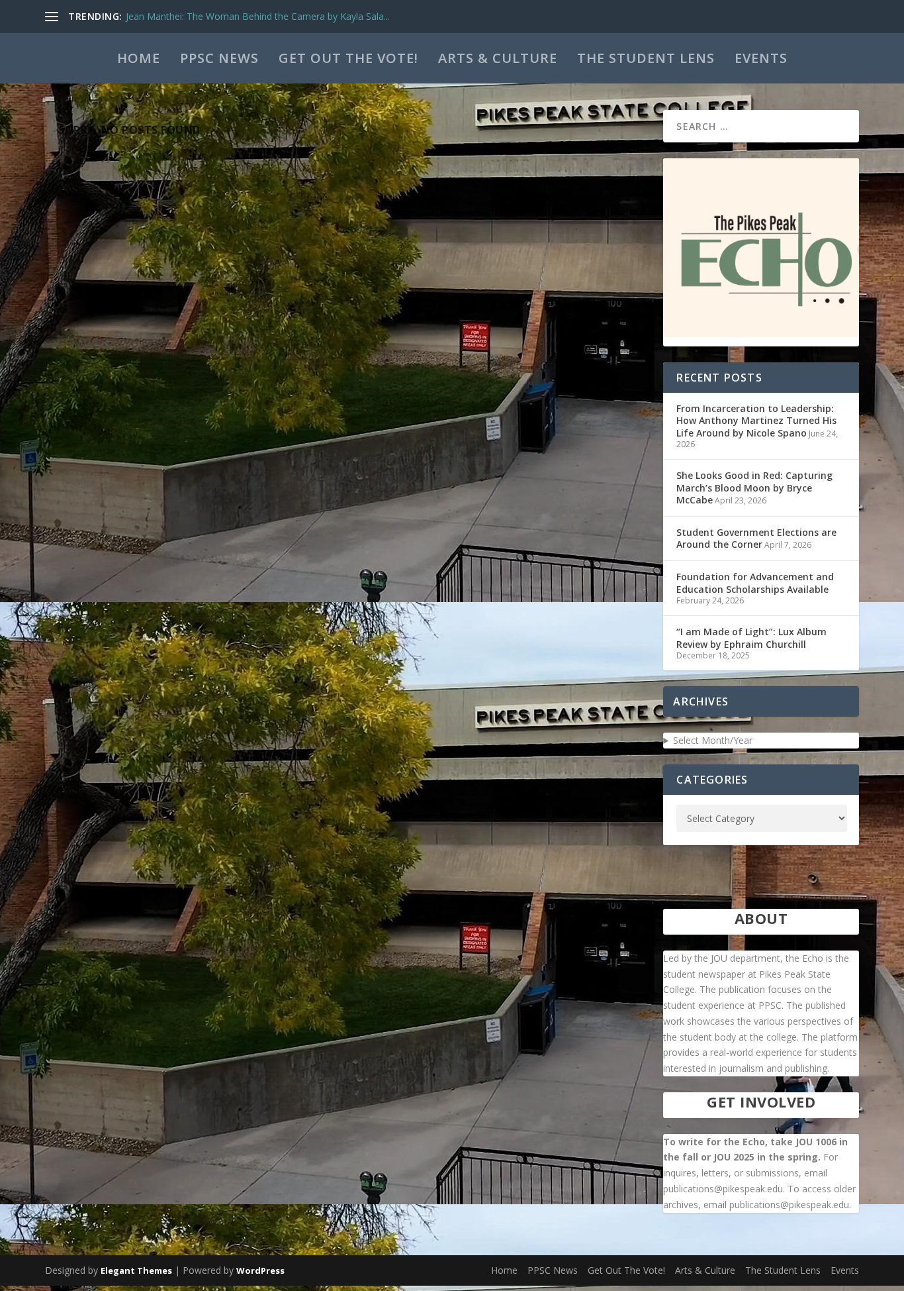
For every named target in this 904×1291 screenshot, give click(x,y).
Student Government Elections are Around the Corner (756, 538)
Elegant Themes (136, 1270)
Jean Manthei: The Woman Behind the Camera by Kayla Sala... (258, 16)
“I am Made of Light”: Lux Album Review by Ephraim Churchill (751, 637)
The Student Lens (646, 58)
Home (138, 58)
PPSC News (219, 58)
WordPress (260, 1270)
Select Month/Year (712, 740)
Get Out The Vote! (348, 58)
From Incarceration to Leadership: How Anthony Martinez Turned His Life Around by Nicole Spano (756, 420)
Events (761, 58)
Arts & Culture (497, 58)
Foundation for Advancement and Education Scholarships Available (755, 582)
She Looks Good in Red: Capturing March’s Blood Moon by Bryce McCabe (754, 487)
